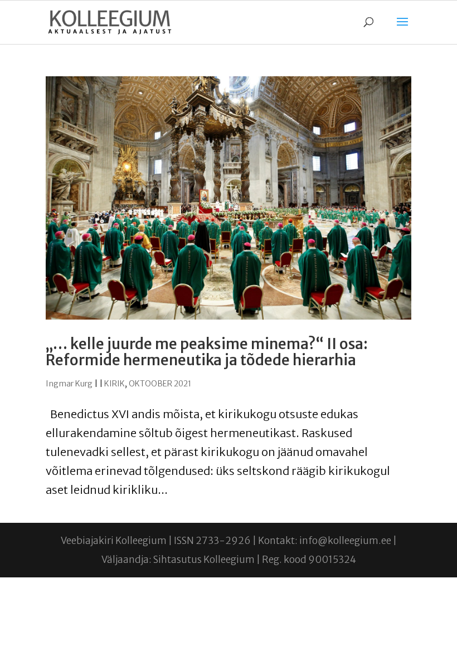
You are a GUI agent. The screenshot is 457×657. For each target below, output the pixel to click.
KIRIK (114, 384)
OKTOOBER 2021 (160, 384)
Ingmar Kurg (69, 384)
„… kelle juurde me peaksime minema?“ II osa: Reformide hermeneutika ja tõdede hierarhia (207, 352)
